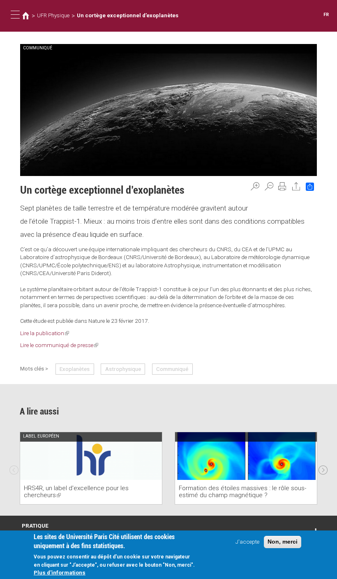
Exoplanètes (75, 369)
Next (323, 468)
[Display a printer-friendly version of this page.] (282, 186)
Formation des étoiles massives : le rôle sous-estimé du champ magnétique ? (242, 491)
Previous (14, 468)
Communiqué (172, 369)
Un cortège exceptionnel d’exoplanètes (127, 15)
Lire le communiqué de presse (59, 345)
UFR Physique (53, 15)
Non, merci (283, 542)
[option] (91, 468)
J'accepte (247, 541)
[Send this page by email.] (296, 186)
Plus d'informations (59, 572)
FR (326, 14)
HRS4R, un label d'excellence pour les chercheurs (76, 491)
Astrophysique (123, 369)
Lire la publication (44, 333)
